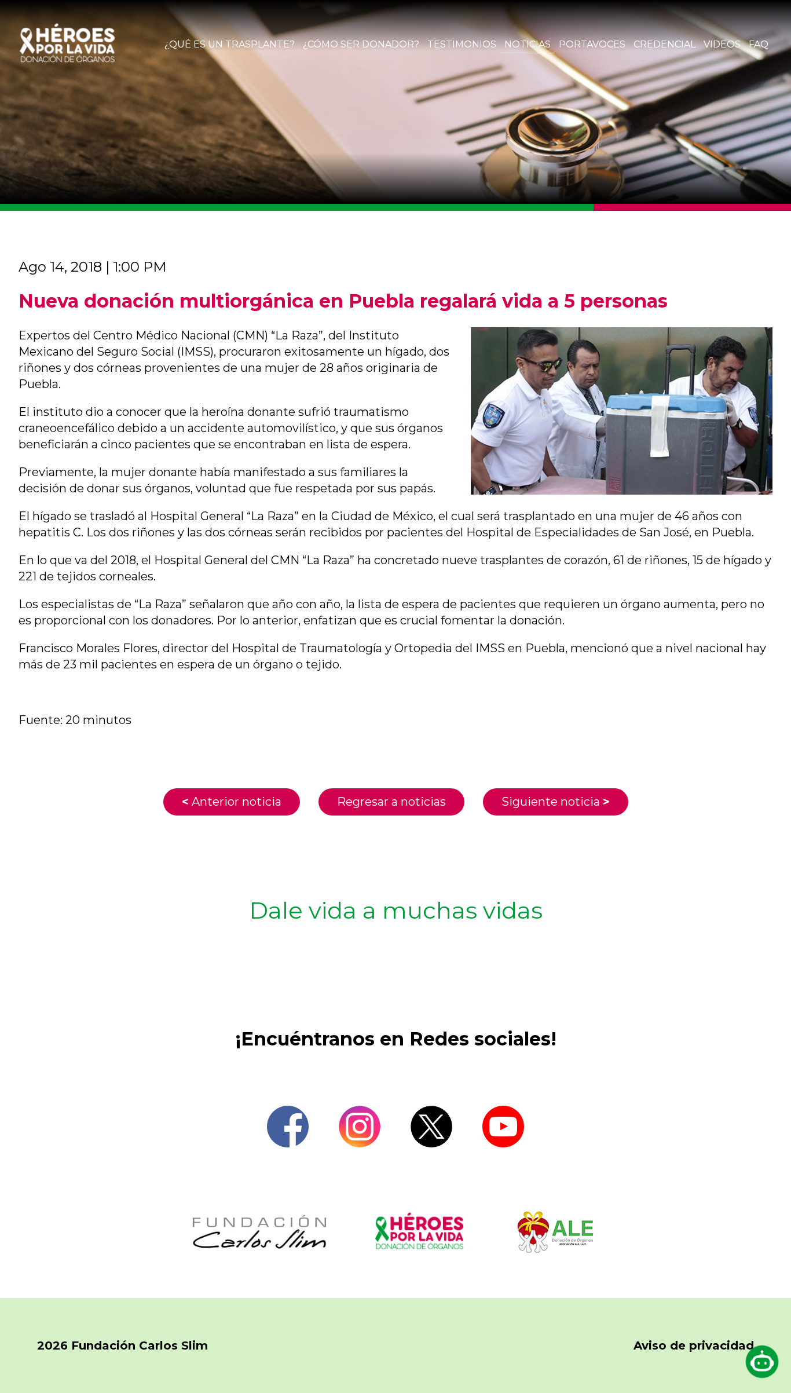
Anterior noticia (231, 802)
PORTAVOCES (592, 44)
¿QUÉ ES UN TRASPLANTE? (229, 44)
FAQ (758, 44)
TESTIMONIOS (461, 44)
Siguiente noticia (555, 802)
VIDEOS (722, 44)
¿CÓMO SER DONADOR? (361, 44)
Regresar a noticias (391, 802)
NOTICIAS (527, 44)
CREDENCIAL (664, 44)
